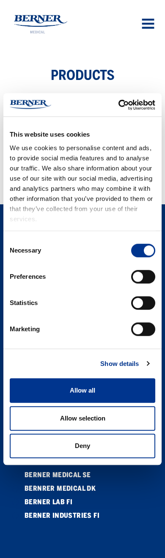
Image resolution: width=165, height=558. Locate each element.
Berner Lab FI (48, 502)
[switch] (143, 276)
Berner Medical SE (58, 475)
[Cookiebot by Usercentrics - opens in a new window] (118, 104)
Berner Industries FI (62, 515)
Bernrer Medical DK (60, 488)
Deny (82, 445)
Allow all (82, 390)
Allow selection (82, 418)
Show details (119, 363)
